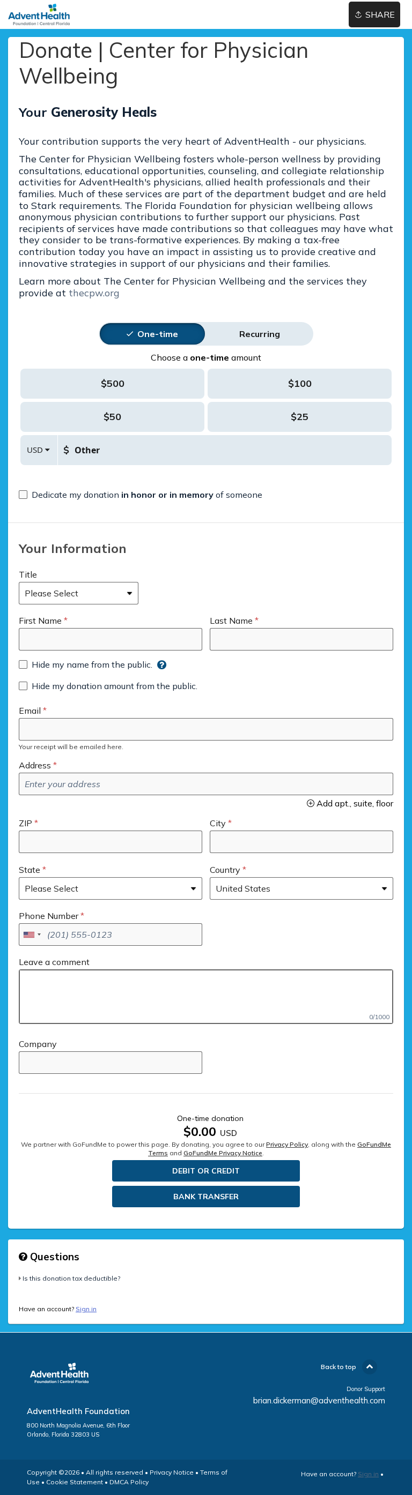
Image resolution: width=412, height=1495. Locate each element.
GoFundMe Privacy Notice (222, 1153)
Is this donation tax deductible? (71, 1278)
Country (225, 869)
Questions (53, 1256)
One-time (157, 333)
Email (30, 710)
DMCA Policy (129, 1482)
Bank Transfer (206, 1196)
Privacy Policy (287, 1144)
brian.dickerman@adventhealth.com (319, 1400)
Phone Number (48, 915)
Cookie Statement (74, 1482)
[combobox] (31, 934)
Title (28, 574)
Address (35, 765)
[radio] (157, 333)
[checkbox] (140, 494)
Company (38, 1043)
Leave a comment (54, 961)
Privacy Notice (172, 1472)
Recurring (259, 333)
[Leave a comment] (206, 996)
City (218, 823)
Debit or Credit (206, 1171)
